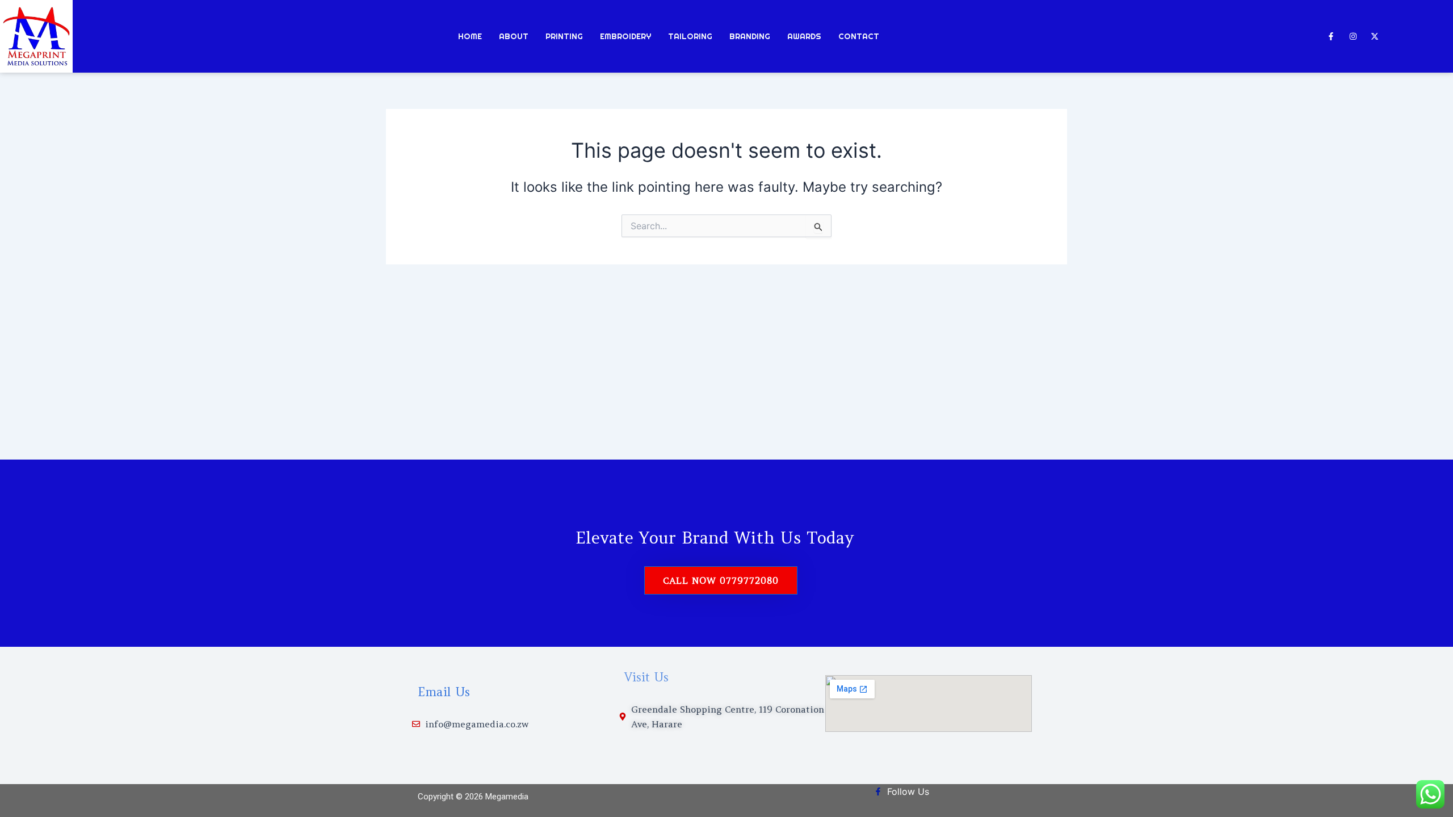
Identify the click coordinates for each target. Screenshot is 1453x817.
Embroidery (625, 36)
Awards (804, 36)
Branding (749, 36)
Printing (564, 36)
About (513, 36)
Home (470, 36)
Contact (858, 36)
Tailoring (690, 36)
